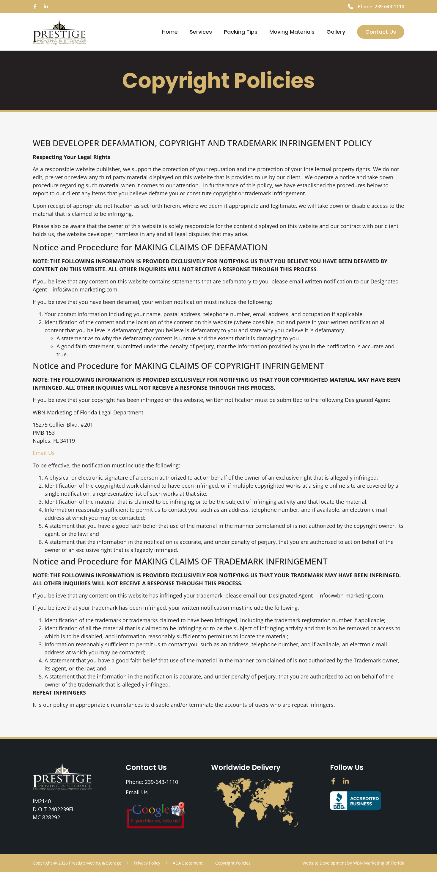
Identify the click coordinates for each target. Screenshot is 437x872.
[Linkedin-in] (45, 6)
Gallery (335, 32)
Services (201, 32)
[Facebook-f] (35, 6)
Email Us (44, 452)
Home (170, 32)
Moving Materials (292, 32)
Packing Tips (240, 32)
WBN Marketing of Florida (378, 863)
